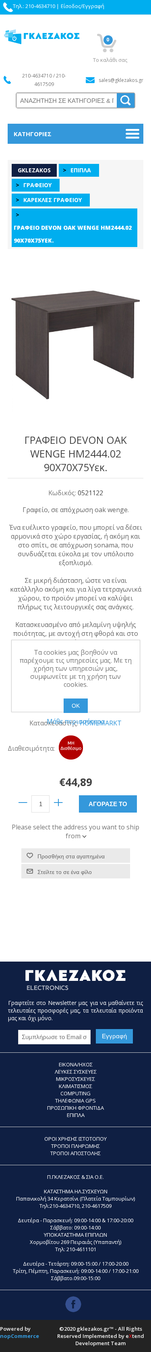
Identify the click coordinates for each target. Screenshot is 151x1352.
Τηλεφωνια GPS (75, 1100)
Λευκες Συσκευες (76, 1071)
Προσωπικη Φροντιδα (75, 1107)
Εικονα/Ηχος (76, 1064)
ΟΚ (76, 706)
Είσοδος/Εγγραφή (82, 6)
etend (135, 1336)
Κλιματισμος (75, 1086)
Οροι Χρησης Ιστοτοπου (75, 1138)
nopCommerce (19, 1336)
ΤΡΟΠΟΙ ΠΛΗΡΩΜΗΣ (75, 1146)
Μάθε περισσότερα (76, 721)
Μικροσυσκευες (75, 1078)
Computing (75, 1093)
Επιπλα (76, 1115)
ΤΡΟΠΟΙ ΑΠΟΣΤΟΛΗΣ (75, 1153)
